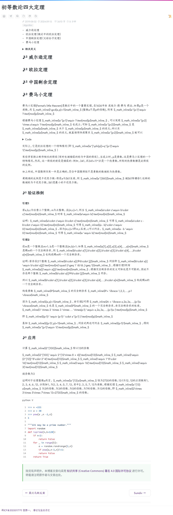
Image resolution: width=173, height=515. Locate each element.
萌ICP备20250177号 (12, 510)
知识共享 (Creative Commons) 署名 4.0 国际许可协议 (99, 471)
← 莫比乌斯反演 (35, 493)
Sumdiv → (140, 493)
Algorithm (28, 25)
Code (28, 139)
